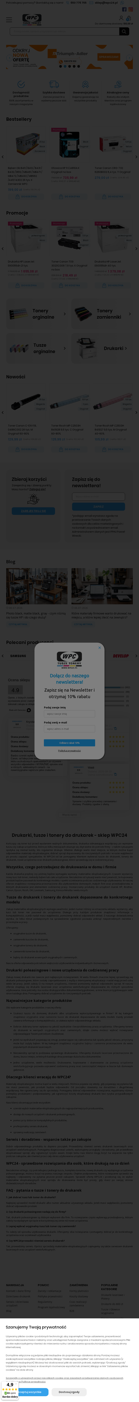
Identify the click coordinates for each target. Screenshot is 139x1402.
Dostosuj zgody (69, 1392)
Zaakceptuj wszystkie (27, 1392)
